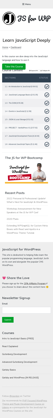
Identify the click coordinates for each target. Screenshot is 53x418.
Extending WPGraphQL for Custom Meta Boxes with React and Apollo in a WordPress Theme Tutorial (27, 229)
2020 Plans (13, 219)
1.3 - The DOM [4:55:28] (14, 103)
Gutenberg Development (14, 354)
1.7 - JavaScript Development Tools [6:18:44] (22, 136)
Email (5, 303)
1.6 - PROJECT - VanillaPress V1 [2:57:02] (21, 128)
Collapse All (45, 70)
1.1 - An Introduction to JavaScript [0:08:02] (21, 87)
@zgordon (14, 396)
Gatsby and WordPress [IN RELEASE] (20, 377)
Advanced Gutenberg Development (19, 362)
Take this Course (14, 66)
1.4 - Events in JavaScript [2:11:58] (18, 111)
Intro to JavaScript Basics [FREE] (18, 338)
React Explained (10, 346)
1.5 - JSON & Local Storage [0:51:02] (19, 120)
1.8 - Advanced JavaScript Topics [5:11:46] (21, 144)
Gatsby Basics (9, 369)
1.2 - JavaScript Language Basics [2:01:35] (21, 95)
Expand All (34, 70)
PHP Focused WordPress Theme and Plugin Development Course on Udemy (24, 404)
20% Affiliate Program (35, 283)
